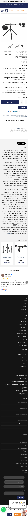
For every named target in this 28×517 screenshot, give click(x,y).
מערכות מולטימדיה (22, 354)
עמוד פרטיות (24, 321)
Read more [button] (4, 286)
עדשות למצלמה (23, 418)
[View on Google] (2, 275)
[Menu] (26, 11)
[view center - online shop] (14, 10)
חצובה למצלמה (20, 115)
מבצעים (25, 363)
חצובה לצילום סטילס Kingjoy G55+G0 (7, 256)
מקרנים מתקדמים (22, 448)
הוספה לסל (10, 102)
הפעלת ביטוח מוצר (16, 7)
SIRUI (18, 128)
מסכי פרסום (24, 466)
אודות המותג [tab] (21, 143)
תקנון (25, 318)
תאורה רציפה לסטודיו (21, 424)
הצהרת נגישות (23, 327)
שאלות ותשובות (17, 4)
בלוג (12, 4)
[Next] (1, 254)
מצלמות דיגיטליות (22, 403)
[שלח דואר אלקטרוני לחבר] (17, 131)
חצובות (9, 51)
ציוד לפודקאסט (23, 394)
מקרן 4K (25, 451)
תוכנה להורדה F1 (22, 342)
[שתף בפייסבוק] (22, 131)
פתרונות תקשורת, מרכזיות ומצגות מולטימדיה (16, 385)
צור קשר (9, 7)
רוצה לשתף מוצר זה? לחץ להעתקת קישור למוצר (14, 122)
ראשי (25, 303)
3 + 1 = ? (22, 490)
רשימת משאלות (23, 330)
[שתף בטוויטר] (20, 131)
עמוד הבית (24, 51)
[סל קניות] (2, 11)
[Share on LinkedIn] (11, 131)
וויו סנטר (9, 234)
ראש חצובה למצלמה (20, 116)
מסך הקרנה (24, 460)
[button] (1, 282)
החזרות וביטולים (23, 324)
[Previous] (27, 254)
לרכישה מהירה (21, 262)
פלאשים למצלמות (22, 421)
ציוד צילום (15, 51)
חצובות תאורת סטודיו (21, 427)
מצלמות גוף (24, 412)
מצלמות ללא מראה (22, 439)
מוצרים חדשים (23, 366)
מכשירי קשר (24, 388)
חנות (20, 51)
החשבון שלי (24, 306)
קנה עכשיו (23, 107)
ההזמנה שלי (24, 309)
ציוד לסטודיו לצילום (22, 430)
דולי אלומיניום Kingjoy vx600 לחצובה (21, 256)
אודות (22, 4)
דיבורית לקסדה (23, 379)
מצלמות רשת (24, 406)
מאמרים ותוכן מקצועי (22, 333)
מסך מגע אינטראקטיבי (21, 463)
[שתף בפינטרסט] (14, 131)
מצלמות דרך (24, 357)
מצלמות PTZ (23, 409)
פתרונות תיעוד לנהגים (21, 376)
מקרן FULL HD (23, 454)
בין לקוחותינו (7, 4)
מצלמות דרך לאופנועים (21, 415)
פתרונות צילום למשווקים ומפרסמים (18, 382)
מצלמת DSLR (23, 442)
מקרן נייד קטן (23, 457)
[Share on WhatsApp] (25, 131)
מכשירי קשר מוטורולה (21, 391)
